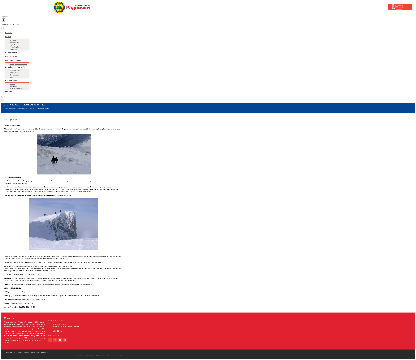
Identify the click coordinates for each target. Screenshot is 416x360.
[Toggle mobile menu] (1, 28)
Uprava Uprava (9, 307)
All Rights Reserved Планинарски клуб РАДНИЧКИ (33, 352)
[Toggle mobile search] (3, 28)
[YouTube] (60, 340)
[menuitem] (400, 6)
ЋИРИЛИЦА (6, 24)
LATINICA (15, 24)
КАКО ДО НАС (58, 331)
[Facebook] (50, 340)
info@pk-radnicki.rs (59, 324)
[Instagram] (55, 340)
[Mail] (65, 340)
